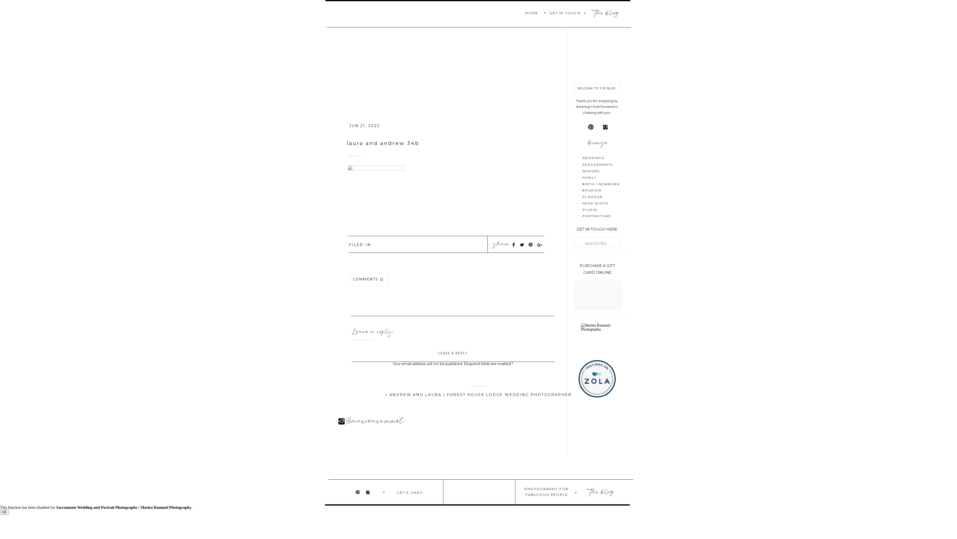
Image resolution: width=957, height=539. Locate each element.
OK (4, 512)
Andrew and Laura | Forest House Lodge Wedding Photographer (481, 395)
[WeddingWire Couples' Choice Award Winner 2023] (598, 329)
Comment (453, 373)
